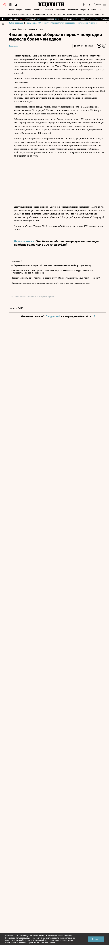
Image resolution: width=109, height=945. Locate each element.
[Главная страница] (51, 4)
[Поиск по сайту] (89, 4)
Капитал (81, 14)
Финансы (49, 10)
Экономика (37, 10)
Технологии (73, 10)
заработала (47, 214)
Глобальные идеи (15, 10)
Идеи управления (37, 14)
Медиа (83, 10)
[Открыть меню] (104, 4)
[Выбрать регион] (83, 4)
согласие (68, 938)
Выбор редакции (16, 23)
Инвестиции (60, 10)
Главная (12, 29)
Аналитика (71, 14)
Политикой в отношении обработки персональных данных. (31, 942)
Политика (92, 10)
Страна (90, 14)
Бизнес (28, 10)
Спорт (97, 14)
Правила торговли (20, 14)
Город (49, 14)
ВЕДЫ (7, 14)
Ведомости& (59, 14)
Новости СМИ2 (16, 308)
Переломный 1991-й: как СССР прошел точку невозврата (50, 23)
